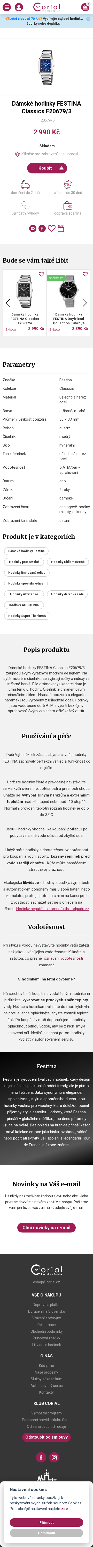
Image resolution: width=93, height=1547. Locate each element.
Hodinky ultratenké (24, 594)
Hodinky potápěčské (24, 562)
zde (64, 1509)
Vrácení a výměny (46, 1318)
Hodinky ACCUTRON (24, 605)
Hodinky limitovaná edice (26, 573)
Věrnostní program (46, 1413)
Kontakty (46, 1392)
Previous (8, 302)
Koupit (45, 168)
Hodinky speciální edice (26, 583)
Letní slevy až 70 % (23, 19)
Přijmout (46, 1522)
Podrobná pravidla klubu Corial (46, 1420)
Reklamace (46, 1325)
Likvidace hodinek (46, 1345)
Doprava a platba (46, 1305)
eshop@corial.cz (46, 1282)
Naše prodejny (46, 1372)
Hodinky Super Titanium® (27, 616)
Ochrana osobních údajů (46, 1426)
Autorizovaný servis (46, 1386)
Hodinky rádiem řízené (68, 562)
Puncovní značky (46, 1338)
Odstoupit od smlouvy (46, 1437)
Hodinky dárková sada (67, 594)
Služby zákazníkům (47, 1379)
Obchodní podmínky (46, 1331)
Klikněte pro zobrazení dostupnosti (49, 154)
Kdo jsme (46, 1366)
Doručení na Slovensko (46, 1311)
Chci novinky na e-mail (46, 1227)
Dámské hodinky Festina (26, 551)
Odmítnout (46, 1533)
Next (84, 302)
